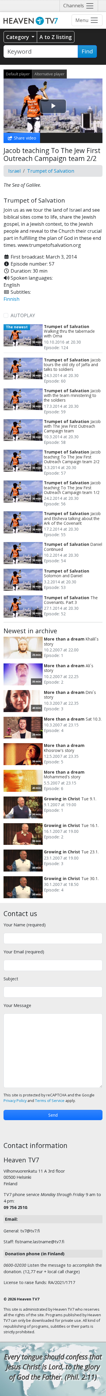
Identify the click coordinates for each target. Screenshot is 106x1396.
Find (87, 51)
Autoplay (23, 315)
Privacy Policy (15, 1100)
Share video (24, 138)
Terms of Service (49, 1100)
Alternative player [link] (49, 74)
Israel (14, 171)
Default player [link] (18, 74)
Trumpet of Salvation (50, 171)
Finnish (11, 299)
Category (18, 36)
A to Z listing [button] (55, 36)
